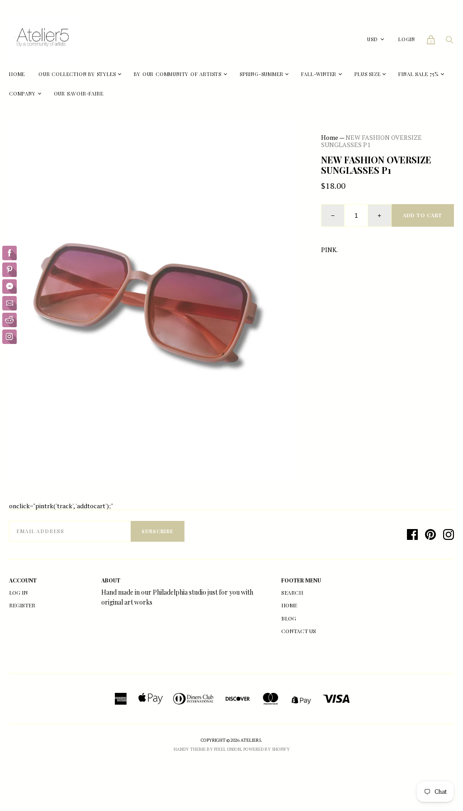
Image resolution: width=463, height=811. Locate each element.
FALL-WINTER (318, 74)
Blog (288, 618)
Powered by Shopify (266, 749)
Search (292, 592)
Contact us (298, 630)
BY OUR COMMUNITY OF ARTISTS (178, 74)
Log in (18, 592)
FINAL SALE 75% (418, 74)
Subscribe (158, 531)
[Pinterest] (430, 534)
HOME (17, 74)
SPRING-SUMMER (261, 74)
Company (22, 93)
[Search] (449, 42)
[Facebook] (412, 534)
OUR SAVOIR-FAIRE (79, 93)
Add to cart (422, 215)
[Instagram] (448, 534)
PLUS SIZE (367, 74)
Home (329, 137)
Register (22, 605)
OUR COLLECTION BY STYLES (77, 74)
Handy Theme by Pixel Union (207, 749)
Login (406, 39)
